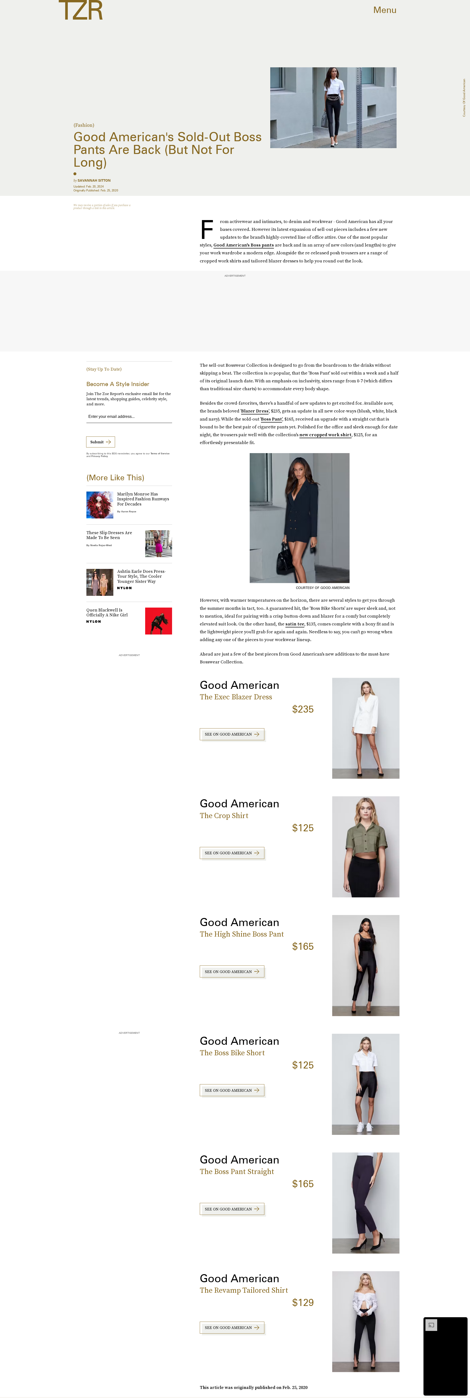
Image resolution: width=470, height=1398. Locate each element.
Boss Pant (271, 419)
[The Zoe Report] (81, 10)
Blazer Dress (255, 411)
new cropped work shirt (325, 435)
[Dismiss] (462, 1322)
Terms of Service (160, 453)
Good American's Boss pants (243, 245)
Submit (97, 442)
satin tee (294, 624)
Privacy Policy (99, 456)
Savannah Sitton (94, 180)
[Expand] (429, 1322)
